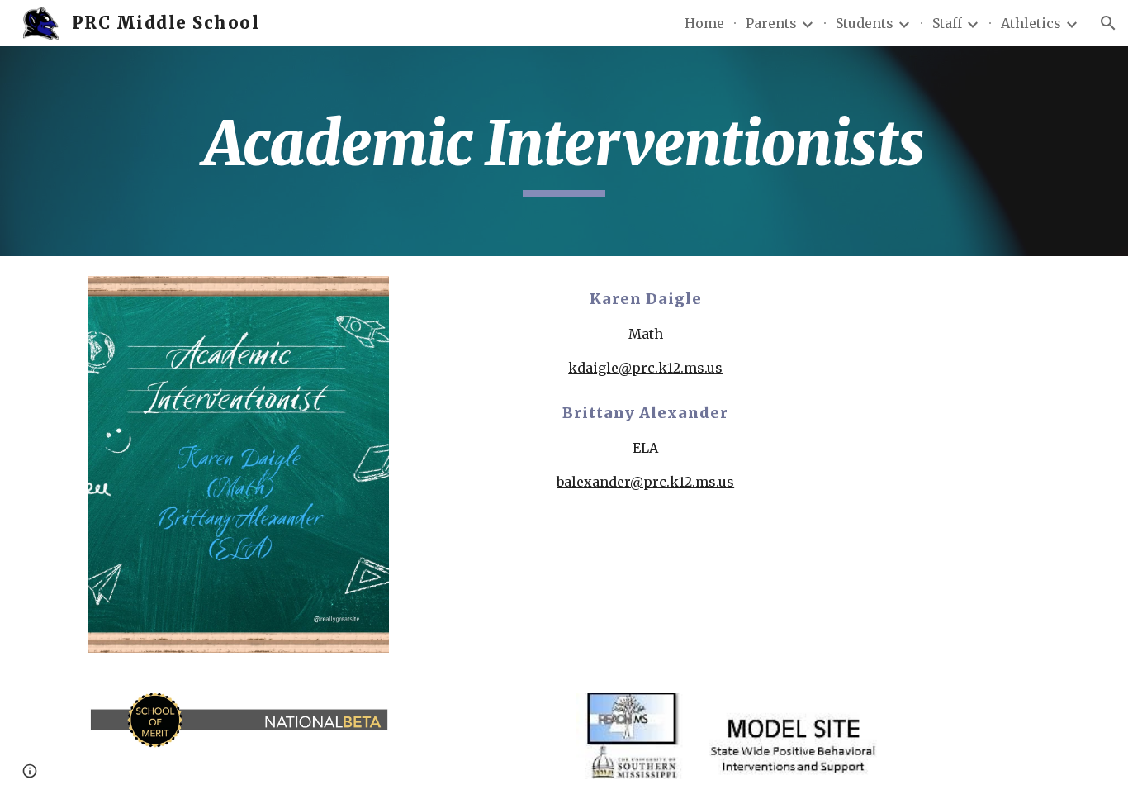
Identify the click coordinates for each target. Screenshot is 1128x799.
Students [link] (864, 23)
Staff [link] (947, 23)
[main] (564, 151)
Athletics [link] (1031, 23)
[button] (1108, 23)
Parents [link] (771, 23)
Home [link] (704, 23)
